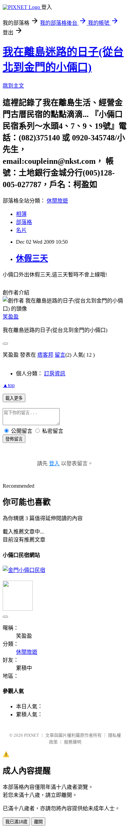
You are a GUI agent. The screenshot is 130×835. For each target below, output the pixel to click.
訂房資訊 (54, 373)
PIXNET (31, 735)
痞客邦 (45, 355)
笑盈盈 (11, 317)
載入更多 (14, 398)
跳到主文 (13, 86)
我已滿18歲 (16, 821)
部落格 (24, 222)
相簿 (21, 214)
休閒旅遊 (57, 201)
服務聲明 (72, 741)
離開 (38, 821)
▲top (9, 385)
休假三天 (32, 258)
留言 (60, 355)
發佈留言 (14, 439)
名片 (21, 230)
